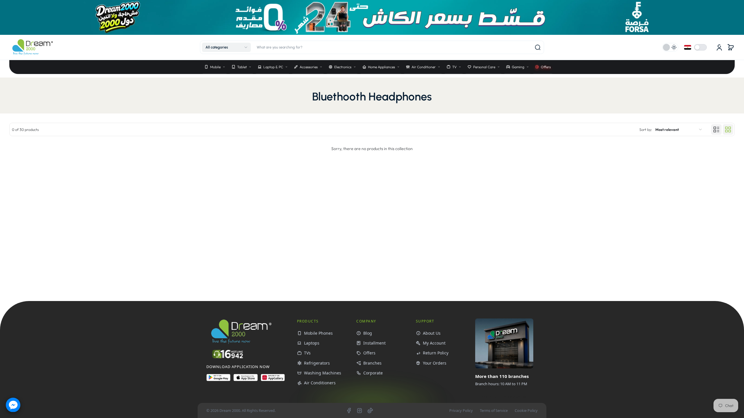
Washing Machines (322, 373)
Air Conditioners (320, 382)
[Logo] (32, 47)
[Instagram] (359, 410)
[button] (226, 47)
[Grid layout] (728, 129)
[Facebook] (349, 410)
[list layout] (716, 129)
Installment (374, 343)
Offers (369, 353)
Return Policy (435, 353)
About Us (432, 333)
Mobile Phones (318, 333)
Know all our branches (503, 396)
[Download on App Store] (245, 380)
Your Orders (434, 363)
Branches (372, 363)
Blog (367, 333)
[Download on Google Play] (218, 380)
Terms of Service (494, 410)
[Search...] (537, 47)
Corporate (373, 373)
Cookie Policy (526, 410)
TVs (307, 353)
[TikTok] (370, 410)
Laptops (311, 343)
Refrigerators (317, 363)
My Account (434, 343)
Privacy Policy (461, 410)
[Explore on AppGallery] (273, 380)
